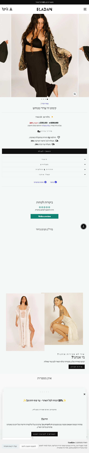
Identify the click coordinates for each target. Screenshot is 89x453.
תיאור (44, 159)
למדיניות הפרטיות (62, 448)
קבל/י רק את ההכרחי (10, 446)
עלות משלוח (46, 125)
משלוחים (44, 164)
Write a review (44, 216)
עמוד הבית (44, 103)
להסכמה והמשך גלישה (29, 446)
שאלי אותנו (44, 174)
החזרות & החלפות (44, 169)
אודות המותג (77, 367)
